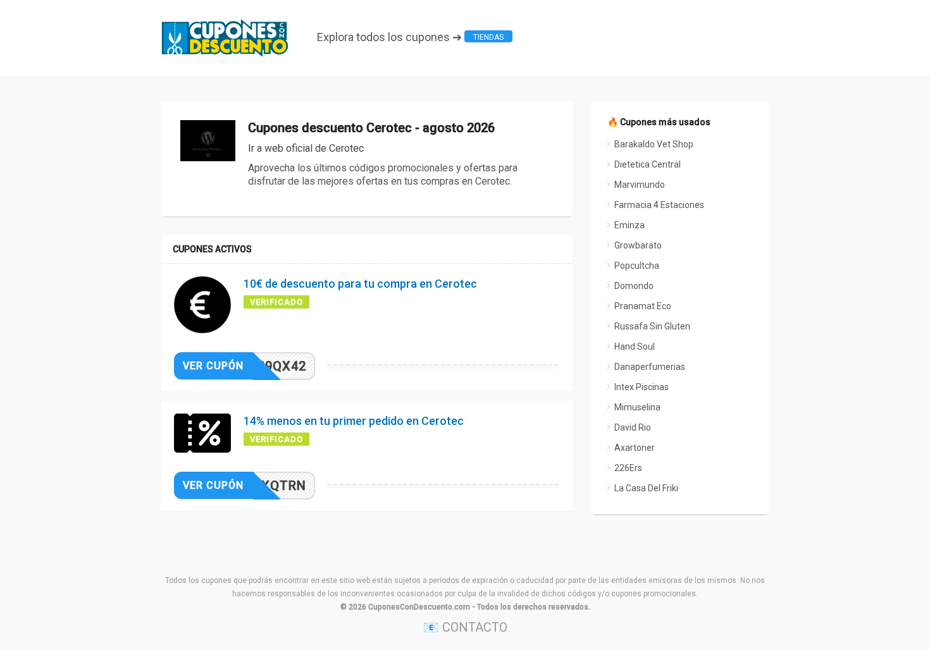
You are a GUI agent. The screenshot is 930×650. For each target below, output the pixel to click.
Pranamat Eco (642, 306)
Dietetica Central (647, 164)
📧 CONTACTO (465, 627)
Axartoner (634, 448)
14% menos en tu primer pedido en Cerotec (354, 420)
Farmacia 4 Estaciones (659, 205)
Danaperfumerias (649, 367)
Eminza (629, 225)
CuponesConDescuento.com (419, 607)
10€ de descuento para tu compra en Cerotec (360, 283)
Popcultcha (636, 266)
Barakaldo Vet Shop (653, 144)
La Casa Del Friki (646, 488)
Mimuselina (637, 407)
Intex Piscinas (641, 387)
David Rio (632, 427)
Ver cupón (213, 366)
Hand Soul (634, 346)
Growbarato (638, 245)
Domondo (634, 286)
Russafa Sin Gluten (652, 326)
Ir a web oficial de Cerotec (306, 148)
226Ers (628, 468)
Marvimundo (639, 185)
